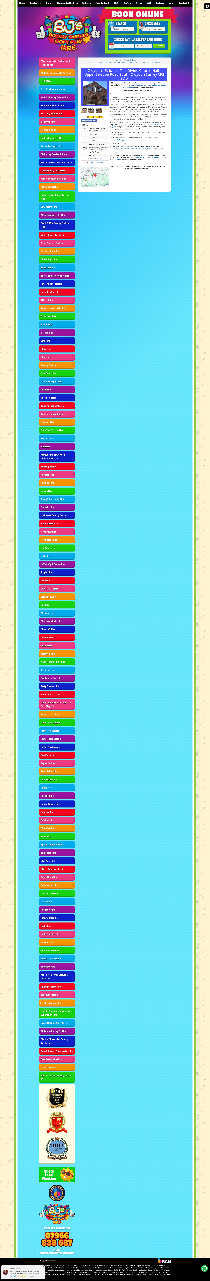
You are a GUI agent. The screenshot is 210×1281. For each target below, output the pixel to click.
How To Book (102, 3)
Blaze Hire (46, 349)
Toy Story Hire (48, 909)
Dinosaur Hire (47, 422)
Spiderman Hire (48, 852)
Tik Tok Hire (46, 901)
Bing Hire (45, 340)
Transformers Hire (50, 918)
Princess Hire (47, 812)
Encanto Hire (47, 438)
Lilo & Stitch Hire (49, 588)
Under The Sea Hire (50, 934)
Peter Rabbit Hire (49, 771)
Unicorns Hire (47, 942)
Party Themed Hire (50, 686)
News (171, 3)
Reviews (160, 3)
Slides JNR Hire (48, 267)
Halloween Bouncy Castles (54, 515)
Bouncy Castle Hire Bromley (155, 1266)
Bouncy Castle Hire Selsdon (137, 1270)
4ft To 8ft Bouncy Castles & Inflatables (54, 976)
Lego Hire (45, 580)
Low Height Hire (49, 206)
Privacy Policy (65, 1274)
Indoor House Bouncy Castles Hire (55, 196)
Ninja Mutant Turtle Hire (53, 662)
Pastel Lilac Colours (50, 714)
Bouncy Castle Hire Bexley (89, 1266)
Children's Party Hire (51, 986)
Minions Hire (47, 637)
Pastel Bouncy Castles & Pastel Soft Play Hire (56, 704)
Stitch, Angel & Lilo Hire (53, 869)
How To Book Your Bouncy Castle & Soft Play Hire (57, 1012)
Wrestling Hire (48, 966)
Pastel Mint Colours (50, 722)
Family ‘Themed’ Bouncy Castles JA (56, 1077)
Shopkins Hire (47, 828)
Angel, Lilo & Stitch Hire (53, 308)
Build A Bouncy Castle (51, 138)
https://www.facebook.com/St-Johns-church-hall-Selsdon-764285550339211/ (137, 149)
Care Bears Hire (48, 373)
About (49, 3)
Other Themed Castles (52, 243)
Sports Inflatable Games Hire (55, 275)
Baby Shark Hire (48, 316)
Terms (139, 3)
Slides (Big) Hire (49, 259)
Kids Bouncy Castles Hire (53, 105)
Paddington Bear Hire (51, 678)
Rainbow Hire (47, 820)
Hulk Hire (45, 556)
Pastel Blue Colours (50, 694)
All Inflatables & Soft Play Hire (56, 73)
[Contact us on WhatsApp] (204, 1268)
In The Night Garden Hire (53, 564)
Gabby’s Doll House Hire (52, 499)
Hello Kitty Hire (48, 531)
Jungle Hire (46, 572)
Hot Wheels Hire (49, 548)
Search (159, 45)
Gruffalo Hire (47, 507)
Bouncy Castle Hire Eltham (140, 1268)
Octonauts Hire (48, 670)
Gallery (145, 1274)
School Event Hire (49, 994)
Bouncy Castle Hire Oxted (98, 1270)
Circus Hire (46, 389)
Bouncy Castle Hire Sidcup (49, 1272)
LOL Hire (45, 605)
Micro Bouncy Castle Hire (53, 215)
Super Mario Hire (49, 877)
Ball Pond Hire (48, 121)
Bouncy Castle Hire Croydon (120, 1268)
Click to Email (97, 159)
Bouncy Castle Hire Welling (134, 1272)
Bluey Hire (46, 357)
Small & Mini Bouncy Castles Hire (55, 224)
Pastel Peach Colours (51, 738)
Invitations (166, 1274)
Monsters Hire (48, 653)
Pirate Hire (46, 787)
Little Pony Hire (48, 596)
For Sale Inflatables (50, 292)
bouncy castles (136, 122)
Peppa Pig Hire (48, 763)
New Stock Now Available (53, 89)
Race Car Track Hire (50, 251)
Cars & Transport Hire (51, 381)
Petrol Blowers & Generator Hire (57, 1051)
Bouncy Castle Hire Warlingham (113, 1272)
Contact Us (185, 3)
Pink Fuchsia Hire (49, 779)
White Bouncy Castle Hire (53, 235)
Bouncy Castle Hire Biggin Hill (133, 1266)
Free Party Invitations (51, 1059)
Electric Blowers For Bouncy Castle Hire (54, 1041)
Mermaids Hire (48, 613)
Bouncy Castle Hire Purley (117, 1270)
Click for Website (97, 162)
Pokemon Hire (47, 795)
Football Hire (47, 474)
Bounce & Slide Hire (51, 130)
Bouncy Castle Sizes (67, 3)
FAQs (116, 3)
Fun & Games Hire (49, 187)
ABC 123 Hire (47, 300)
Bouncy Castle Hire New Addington (53, 1270)
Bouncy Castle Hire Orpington (77, 1270)
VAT (149, 3)
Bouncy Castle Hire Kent (159, 1268)
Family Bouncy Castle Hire (53, 178)
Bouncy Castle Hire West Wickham (157, 1272)
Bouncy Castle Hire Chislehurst (98, 1268)
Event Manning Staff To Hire (55, 1023)
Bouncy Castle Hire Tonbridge (90, 1272)
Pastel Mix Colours (50, 730)
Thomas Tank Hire (49, 893)
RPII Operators (125, 1274)
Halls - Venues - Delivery (54, 1003)
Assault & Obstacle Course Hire (56, 162)
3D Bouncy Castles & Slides (54, 154)
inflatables (138, 85)
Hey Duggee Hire (49, 539)
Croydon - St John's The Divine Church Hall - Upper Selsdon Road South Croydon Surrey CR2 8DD (125, 62)
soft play (147, 85)
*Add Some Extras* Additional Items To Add (55, 62)
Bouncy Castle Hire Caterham (75, 1268)
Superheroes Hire (49, 885)
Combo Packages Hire (51, 146)
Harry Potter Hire (49, 523)
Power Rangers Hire (50, 804)
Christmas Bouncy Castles (53, 1031)
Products (35, 3)
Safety (127, 3)
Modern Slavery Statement (49, 1274)
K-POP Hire (46, 81)
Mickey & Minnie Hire (51, 621)
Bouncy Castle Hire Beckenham (67, 1266)
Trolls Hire (46, 926)
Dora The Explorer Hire (52, 430)
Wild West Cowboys (50, 950)
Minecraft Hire (48, 629)
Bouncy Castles (48, 365)
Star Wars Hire (48, 861)
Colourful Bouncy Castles (53, 406)
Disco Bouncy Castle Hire (53, 170)
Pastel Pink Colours (50, 747)
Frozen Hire (46, 491)
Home (22, 3)
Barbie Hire (46, 324)
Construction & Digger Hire (54, 414)
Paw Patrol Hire (48, 755)
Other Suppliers (48, 1067)
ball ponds (156, 85)
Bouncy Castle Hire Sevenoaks (158, 1270)
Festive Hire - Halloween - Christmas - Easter (53, 456)
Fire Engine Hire (48, 466)
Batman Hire (47, 332)
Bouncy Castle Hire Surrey (69, 1272)
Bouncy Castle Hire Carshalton (53, 1268)
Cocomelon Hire (48, 397)
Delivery (86, 3)
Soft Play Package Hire (52, 113)
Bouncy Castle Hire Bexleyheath (110, 1266)
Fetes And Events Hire (51, 283)
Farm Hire (45, 446)
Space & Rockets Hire (51, 844)
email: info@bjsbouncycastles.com (57, 1251)
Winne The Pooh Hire (51, 958)
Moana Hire (46, 645)
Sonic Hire (46, 836)
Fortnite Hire (47, 482)
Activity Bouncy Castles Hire (54, 97)
